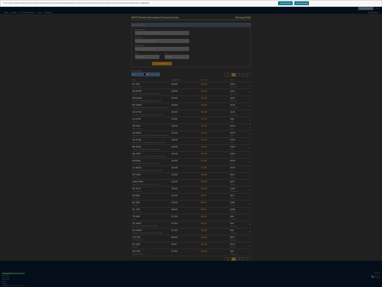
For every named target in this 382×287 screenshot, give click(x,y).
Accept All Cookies (302, 3)
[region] (191, 3)
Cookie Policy (145, 3)
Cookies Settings (285, 3)
